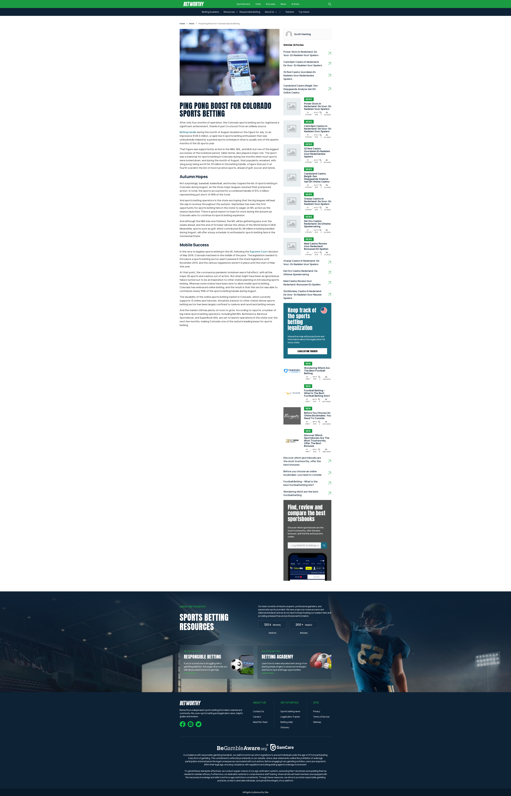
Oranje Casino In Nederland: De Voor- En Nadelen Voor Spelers (317, 201)
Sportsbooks (243, 4)
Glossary (285, 727)
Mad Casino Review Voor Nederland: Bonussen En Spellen (316, 246)
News (283, 4)
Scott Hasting (302, 34)
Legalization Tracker (307, 351)
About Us (269, 11)
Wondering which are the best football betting (317, 370)
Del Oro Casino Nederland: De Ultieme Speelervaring (317, 223)
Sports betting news (290, 711)
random (290, 11)
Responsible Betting (250, 11)
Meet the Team (260, 722)
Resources (229, 11)
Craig (308, 379)
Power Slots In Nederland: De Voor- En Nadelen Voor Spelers (317, 106)
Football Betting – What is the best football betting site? (317, 393)
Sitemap (317, 722)
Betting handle (188, 132)
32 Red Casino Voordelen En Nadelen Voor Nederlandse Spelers (299, 75)
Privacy (316, 711)
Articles (295, 4)
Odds (258, 4)
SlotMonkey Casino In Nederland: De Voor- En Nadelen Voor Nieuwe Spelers (302, 295)
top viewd (303, 11)
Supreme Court (259, 251)
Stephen (308, 115)
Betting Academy (210, 11)
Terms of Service (321, 716)
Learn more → (191, 673)
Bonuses (270, 4)
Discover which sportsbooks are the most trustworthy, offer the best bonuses (316, 440)
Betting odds (287, 722)
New (308, 363)
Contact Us (258, 711)
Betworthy (259, 792)
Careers (257, 716)
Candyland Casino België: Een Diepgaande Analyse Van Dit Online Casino (300, 89)
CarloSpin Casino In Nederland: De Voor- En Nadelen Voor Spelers (317, 128)
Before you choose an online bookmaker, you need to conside (317, 415)
